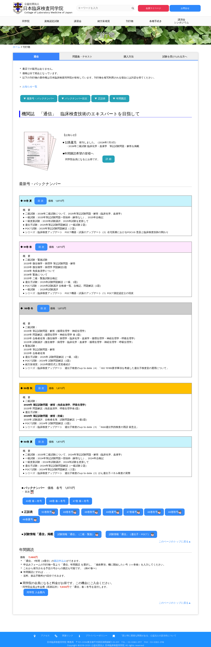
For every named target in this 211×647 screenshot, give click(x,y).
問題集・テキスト (82, 56)
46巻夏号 (28, 519)
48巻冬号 (68, 512)
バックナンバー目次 (75, 98)
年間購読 (120, 98)
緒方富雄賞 (103, 21)
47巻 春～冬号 (81, 501)
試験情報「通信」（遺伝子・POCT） (130, 534)
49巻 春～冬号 (34, 501)
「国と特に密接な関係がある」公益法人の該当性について (148, 635)
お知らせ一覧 (29, 86)
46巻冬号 (152, 512)
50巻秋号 (47, 512)
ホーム (16, 46)
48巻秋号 (89, 512)
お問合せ (185, 8)
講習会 (77, 21)
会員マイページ (153, 8)
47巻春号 (132, 512)
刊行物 (129, 21)
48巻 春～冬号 (57, 501)
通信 (36, 56)
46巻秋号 (173, 512)
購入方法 (129, 56)
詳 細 (108, 159)
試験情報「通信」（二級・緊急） (76, 534)
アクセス (45, 635)
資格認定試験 (51, 21)
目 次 (40, 200)
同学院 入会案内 (36, 592)
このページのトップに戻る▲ (175, 541)
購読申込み (60, 560)
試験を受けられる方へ (174, 56)
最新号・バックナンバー (40, 98)
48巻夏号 (111, 512)
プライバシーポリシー (96, 635)
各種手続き (155, 21)
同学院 (26, 21)
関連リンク (67, 635)
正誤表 (101, 98)
